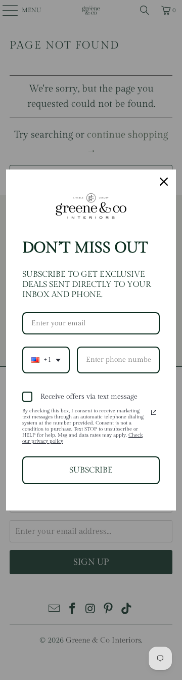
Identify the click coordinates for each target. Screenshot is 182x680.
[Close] (164, 181)
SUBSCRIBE (91, 470)
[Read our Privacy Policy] (154, 412)
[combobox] (46, 360)
